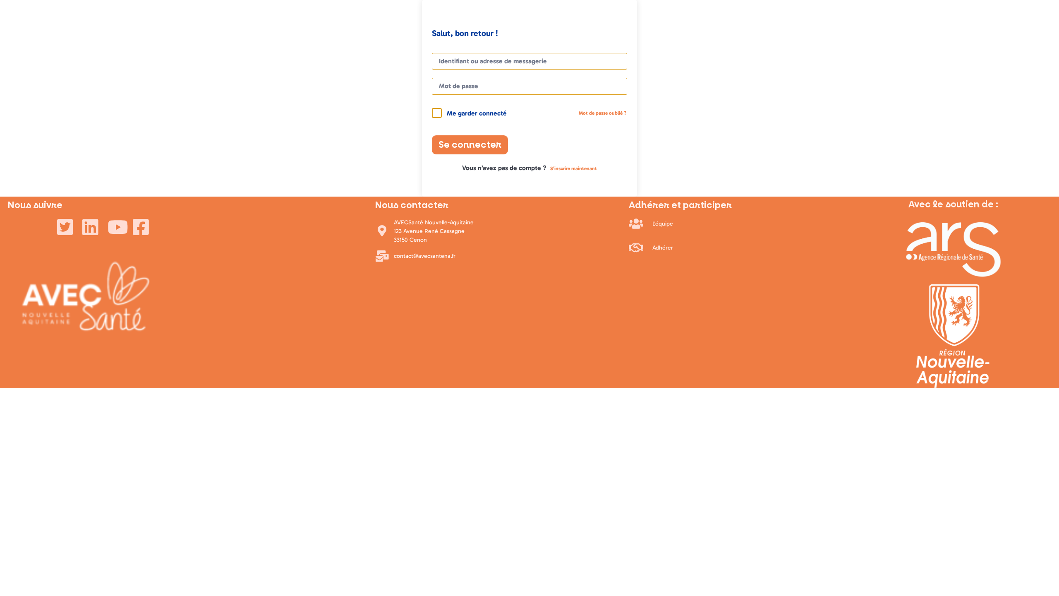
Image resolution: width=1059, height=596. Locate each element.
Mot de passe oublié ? (603, 113)
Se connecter (469, 145)
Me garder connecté (477, 113)
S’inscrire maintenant (573, 168)
